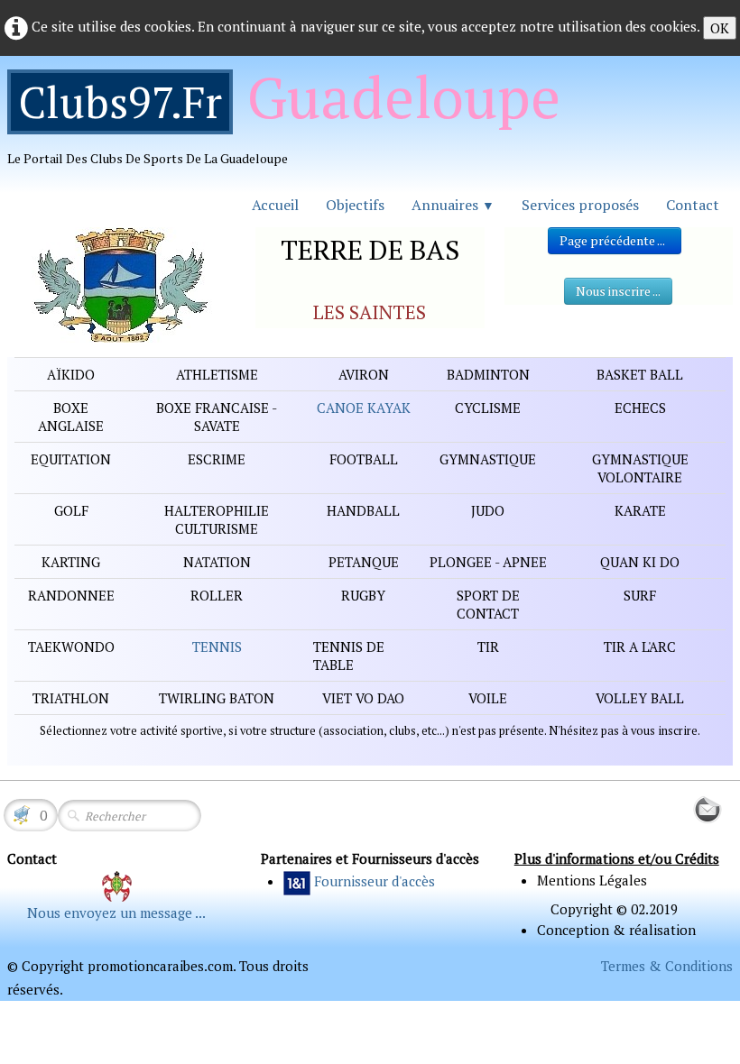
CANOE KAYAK (364, 408)
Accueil (275, 205)
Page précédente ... (615, 240)
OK (719, 28)
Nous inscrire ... (618, 290)
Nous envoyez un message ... (116, 912)
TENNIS (217, 646)
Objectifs (355, 205)
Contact (692, 205)
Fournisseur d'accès (374, 881)
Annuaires (453, 205)
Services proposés (580, 205)
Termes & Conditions (667, 966)
